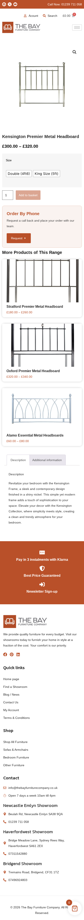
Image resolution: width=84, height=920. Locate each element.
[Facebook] (4, 4)
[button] (74, 52)
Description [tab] (18, 460)
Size (9, 160)
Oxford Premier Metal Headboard (33, 371)
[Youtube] (15, 4)
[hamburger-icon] (77, 27)
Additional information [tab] (47, 460)
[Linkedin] (18, 654)
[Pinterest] (12, 654)
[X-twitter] (10, 4)
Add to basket (28, 195)
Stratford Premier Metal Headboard (34, 306)
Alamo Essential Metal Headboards (35, 435)
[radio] (18, 173)
